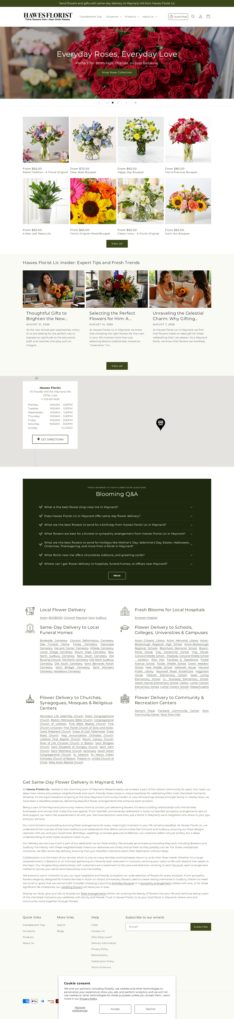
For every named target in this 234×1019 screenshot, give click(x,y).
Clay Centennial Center (172, 652)
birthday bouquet (123, 883)
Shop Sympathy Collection (180, 77)
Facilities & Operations (182, 659)
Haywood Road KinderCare (174, 671)
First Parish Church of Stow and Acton (88, 727)
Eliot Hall (157, 659)
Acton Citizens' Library (150, 640)
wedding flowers (71, 887)
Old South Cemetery (68, 663)
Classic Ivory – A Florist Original (138, 233)
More (117, 575)
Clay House (200, 652)
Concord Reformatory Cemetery (91, 640)
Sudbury (101, 617)
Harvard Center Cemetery (71, 648)
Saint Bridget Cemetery (73, 667)
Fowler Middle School (171, 663)
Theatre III (83, 758)
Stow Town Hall (170, 714)
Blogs (60, 931)
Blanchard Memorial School (178, 648)
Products (28, 937)
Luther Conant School (174, 686)
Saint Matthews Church (66, 750)
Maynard (81, 617)
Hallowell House (185, 667)
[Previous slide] (99, 102)
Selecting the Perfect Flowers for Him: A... (112, 316)
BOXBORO (56, 617)
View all (117, 243)
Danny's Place (145, 710)
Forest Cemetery (85, 644)
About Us (28, 943)
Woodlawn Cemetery (67, 671)
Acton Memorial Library (182, 640)
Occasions (29, 931)
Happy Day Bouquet (131, 172)
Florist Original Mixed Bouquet (90, 233)
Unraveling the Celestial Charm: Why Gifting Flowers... (178, 316)
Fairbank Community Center (178, 710)
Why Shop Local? (101, 937)
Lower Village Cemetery (56, 652)
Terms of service (101, 967)
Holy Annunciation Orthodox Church (87, 735)
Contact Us (98, 931)
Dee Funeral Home (54, 644)
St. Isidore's (81, 754)
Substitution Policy (102, 961)
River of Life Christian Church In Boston (67, 743)
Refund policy (99, 955)
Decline (150, 1009)
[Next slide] (126, 102)
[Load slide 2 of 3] (112, 102)
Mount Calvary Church (97, 739)
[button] (113, 16)
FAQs (94, 925)
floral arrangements (93, 893)
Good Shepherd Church (55, 731)
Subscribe (201, 926)
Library (184, 682)
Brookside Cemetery (53, 640)
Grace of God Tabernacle (88, 731)
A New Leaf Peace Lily (37, 233)
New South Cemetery (92, 655)
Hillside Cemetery (101, 648)
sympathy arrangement (155, 883)
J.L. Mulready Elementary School (185, 679)
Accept (115, 1009)
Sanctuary (89, 750)
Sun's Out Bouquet (177, 233)
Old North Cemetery (75, 659)
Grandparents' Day (34, 925)
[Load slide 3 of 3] (117, 102)
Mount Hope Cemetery (90, 652)
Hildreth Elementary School (166, 675)
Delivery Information (103, 943)
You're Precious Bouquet (181, 172)
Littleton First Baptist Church (60, 739)
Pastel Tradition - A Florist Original (45, 172)
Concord (69, 617)
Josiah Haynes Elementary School (156, 682)
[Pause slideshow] (135, 102)
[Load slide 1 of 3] (107, 102)
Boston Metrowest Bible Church (71, 720)
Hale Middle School (158, 667)
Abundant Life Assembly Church (61, 716)
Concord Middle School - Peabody (156, 655)
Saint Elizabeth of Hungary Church (74, 746)
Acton (43, 617)
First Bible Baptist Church (87, 723)
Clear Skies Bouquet (83, 172)
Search (61, 925)
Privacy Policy (88, 998)
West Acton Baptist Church (66, 762)
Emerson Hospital (146, 617)
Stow (91, 617)
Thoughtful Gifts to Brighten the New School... (46, 316)
